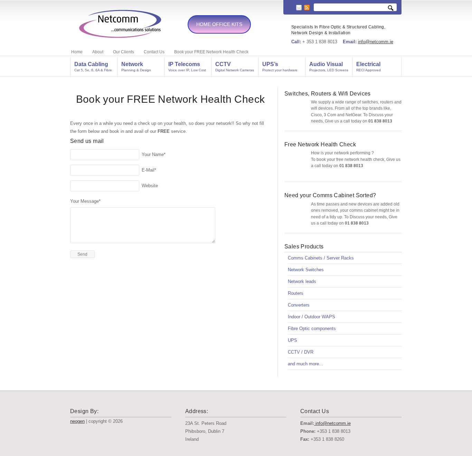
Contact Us (154, 51)
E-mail (299, 7)
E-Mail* (149, 170)
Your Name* (154, 154)
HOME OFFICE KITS (219, 24)
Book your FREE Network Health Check (211, 51)
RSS (307, 7)
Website (150, 185)
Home (77, 51)
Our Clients (123, 51)
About (97, 51)
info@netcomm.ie (375, 41)
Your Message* (85, 201)
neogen (77, 421)
